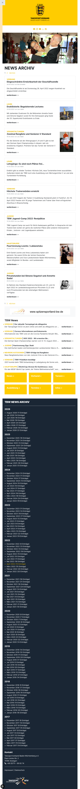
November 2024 (13, 476)
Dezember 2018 (13, 685)
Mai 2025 (10, 455)
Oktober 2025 (12, 443)
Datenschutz (20, 770)
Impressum (9, 770)
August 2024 (12, 483)
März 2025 (11, 461)
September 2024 (13, 481)
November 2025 (13, 440)
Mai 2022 (10, 561)
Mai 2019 (10, 667)
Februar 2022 (12, 569)
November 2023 (13, 511)
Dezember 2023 (13, 509)
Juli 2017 (10, 733)
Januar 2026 (12, 430)
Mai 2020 (10, 632)
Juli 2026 (10, 415)
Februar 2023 (12, 534)
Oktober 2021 (12, 584)
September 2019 (13, 657)
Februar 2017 (12, 745)
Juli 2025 (10, 450)
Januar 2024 (12, 501)
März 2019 (11, 672)
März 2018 (11, 708)
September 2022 (13, 551)
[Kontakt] (40, 29)
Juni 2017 (10, 735)
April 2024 (11, 493)
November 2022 (13, 546)
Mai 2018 (10, 703)
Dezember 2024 (13, 473)
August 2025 (12, 448)
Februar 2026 (12, 428)
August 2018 (12, 695)
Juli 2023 (10, 521)
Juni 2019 (10, 665)
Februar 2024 (12, 498)
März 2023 (11, 531)
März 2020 (11, 637)
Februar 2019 (12, 675)
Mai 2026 (10, 420)
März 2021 (11, 602)
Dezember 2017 (13, 720)
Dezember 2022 (13, 544)
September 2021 (13, 587)
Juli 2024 (10, 486)
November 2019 (13, 652)
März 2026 (11, 425)
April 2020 (11, 634)
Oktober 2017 (12, 725)
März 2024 (11, 496)
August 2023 (12, 519)
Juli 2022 (10, 556)
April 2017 (11, 740)
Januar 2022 (12, 571)
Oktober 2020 (12, 619)
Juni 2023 (11, 524)
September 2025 (13, 445)
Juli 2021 (10, 592)
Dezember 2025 (13, 438)
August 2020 (12, 624)
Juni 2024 (11, 488)
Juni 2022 (11, 559)
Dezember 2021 (13, 579)
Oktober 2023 (12, 514)
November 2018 (13, 688)
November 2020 (13, 617)
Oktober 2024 (12, 478)
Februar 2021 (12, 604)
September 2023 (13, 516)
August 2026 (12, 413)
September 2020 (13, 622)
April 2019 (11, 670)
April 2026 (11, 423)
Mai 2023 (10, 526)
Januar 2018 (11, 713)
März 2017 (11, 743)
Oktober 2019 (12, 655)
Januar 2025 (12, 466)
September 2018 (13, 693)
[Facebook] (34, 29)
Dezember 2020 (13, 614)
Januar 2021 (11, 607)
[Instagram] (37, 29)
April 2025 (11, 458)
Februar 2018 (12, 710)
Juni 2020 (11, 629)
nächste (12, 73)
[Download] (43, 29)
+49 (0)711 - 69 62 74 (15, 763)
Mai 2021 (10, 597)
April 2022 (11, 564)
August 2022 (12, 554)
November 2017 (13, 723)
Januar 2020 (12, 642)
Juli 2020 (10, 627)
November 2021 (13, 582)
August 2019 (12, 660)
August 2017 (11, 730)
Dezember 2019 (13, 650)
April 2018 (11, 705)
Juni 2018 (10, 700)
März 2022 (11, 566)
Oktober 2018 (12, 690)
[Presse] (46, 29)
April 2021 (11, 599)
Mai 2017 (10, 738)
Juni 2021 (10, 594)
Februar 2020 (12, 640)
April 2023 (11, 529)
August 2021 (12, 589)
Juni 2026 (11, 418)
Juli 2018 (10, 698)
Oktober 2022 (12, 549)
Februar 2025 (12, 463)
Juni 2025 (11, 453)
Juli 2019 (10, 662)
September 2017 (13, 728)
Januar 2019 (11, 677)
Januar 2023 (12, 536)
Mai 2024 (10, 491)
